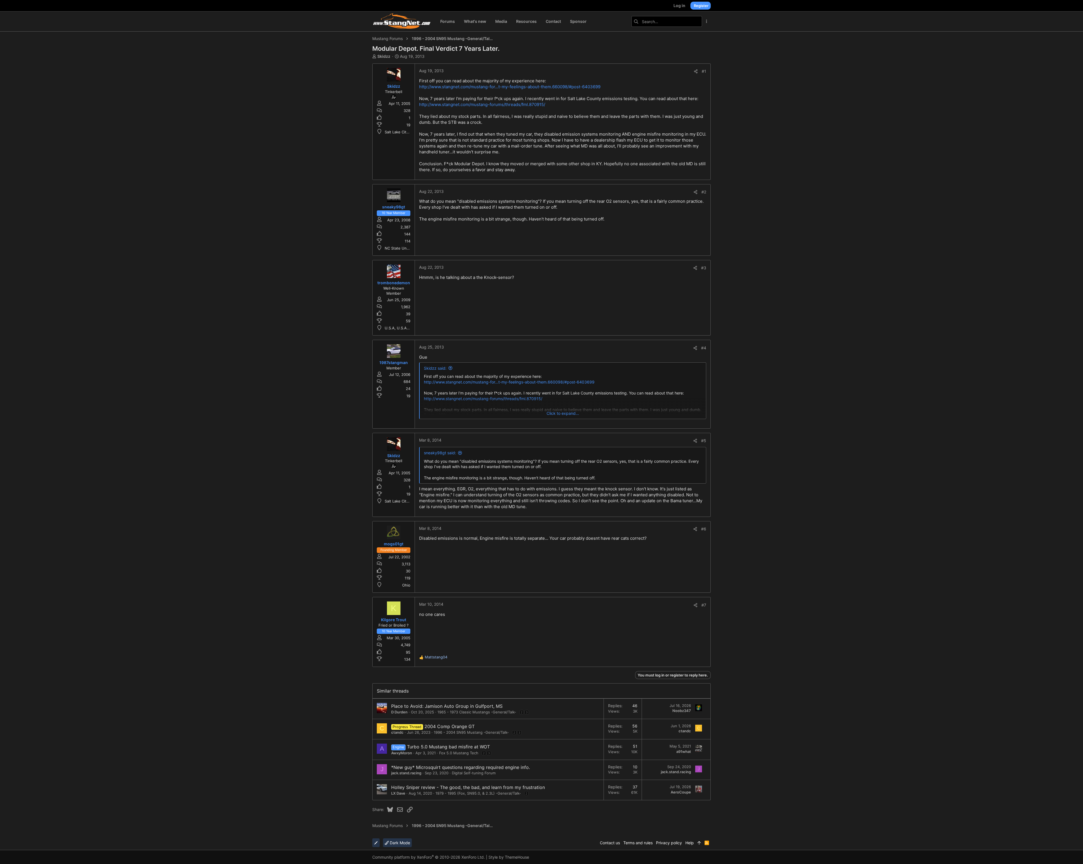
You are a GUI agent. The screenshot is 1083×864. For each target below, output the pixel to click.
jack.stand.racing (406, 773)
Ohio (406, 585)
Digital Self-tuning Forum (474, 773)
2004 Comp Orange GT (449, 726)
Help (689, 842)
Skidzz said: (435, 368)
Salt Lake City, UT (400, 132)
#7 (703, 605)
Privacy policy (669, 842)
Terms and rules (638, 842)
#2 (703, 191)
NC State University (402, 248)
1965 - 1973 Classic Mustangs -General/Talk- (476, 712)
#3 (703, 267)
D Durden (399, 712)
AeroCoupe (681, 792)
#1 (704, 71)
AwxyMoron (401, 753)
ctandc (397, 732)
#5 (703, 440)
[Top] (699, 842)
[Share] (696, 71)
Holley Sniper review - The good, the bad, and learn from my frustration (468, 787)
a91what (683, 751)
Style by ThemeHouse (508, 857)
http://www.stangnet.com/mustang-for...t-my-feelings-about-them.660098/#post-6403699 (509, 86)
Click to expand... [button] (563, 413)
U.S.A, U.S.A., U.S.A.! (403, 328)
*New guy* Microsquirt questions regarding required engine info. (460, 767)
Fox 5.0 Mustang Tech (458, 753)
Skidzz (383, 56)
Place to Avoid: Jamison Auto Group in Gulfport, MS (447, 706)
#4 (703, 347)
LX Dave (398, 793)
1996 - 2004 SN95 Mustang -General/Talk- (471, 732)
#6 (703, 528)
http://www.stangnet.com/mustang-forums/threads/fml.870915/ (482, 104)
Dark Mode (399, 842)
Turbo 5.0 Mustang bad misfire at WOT (448, 747)
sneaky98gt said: (440, 452)
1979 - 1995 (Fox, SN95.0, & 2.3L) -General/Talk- (478, 793)
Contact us (610, 842)
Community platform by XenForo (428, 857)
